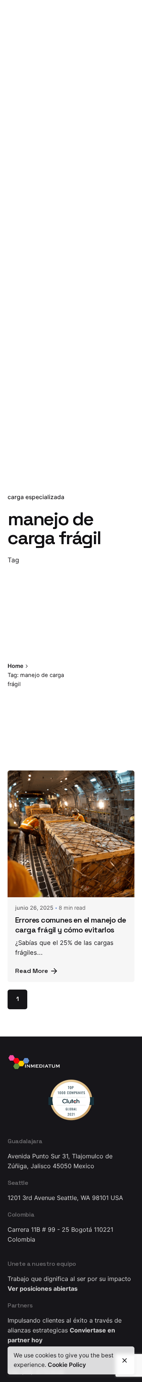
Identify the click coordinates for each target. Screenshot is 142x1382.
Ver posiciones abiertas (43, 1288)
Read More (31, 971)
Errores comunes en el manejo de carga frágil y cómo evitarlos (70, 925)
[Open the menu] (18, 82)
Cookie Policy (67, 1364)
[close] (83, 671)
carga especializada (36, 497)
